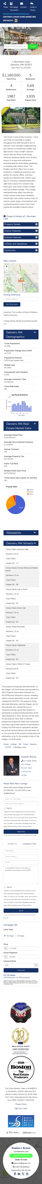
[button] (33, 46)
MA (19, 744)
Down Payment (10, 952)
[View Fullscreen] (6, 275)
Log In (25, 1108)
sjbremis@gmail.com (22, 1163)
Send (21, 910)
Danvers (33, 744)
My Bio (24, 775)
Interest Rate (10, 961)
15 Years (20, 936)
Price (6, 944)
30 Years (10, 936)
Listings (13, 744)
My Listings (25, 764)
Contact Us (12, 844)
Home (6, 744)
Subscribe (21, 831)
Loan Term (8, 929)
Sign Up (18, 1108)
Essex (25, 744)
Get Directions (12, 304)
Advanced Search (15, 50)
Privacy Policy (27, 826)
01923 (8, 747)
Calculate (21, 970)
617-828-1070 (29, 761)
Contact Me (26, 771)
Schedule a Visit (29, 844)
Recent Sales (26, 768)
